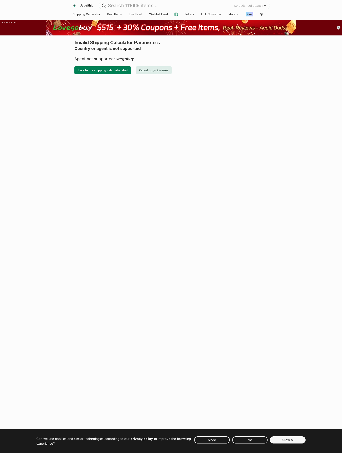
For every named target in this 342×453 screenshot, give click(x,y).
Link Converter (211, 14)
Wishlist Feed (158, 14)
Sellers (189, 14)
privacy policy (142, 439)
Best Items (114, 14)
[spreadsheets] (176, 14)
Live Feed (135, 14)
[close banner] (338, 28)
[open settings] (261, 14)
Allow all (287, 440)
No (250, 440)
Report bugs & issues (153, 70)
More (232, 14)
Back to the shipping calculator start (103, 70)
